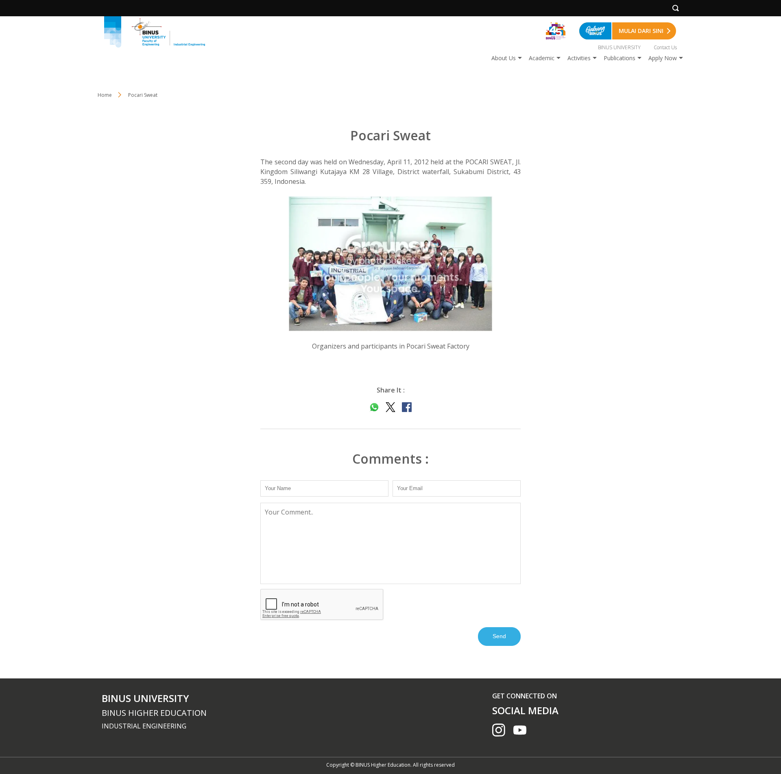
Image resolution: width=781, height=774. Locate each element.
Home (105, 95)
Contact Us (665, 47)
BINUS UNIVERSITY (619, 47)
